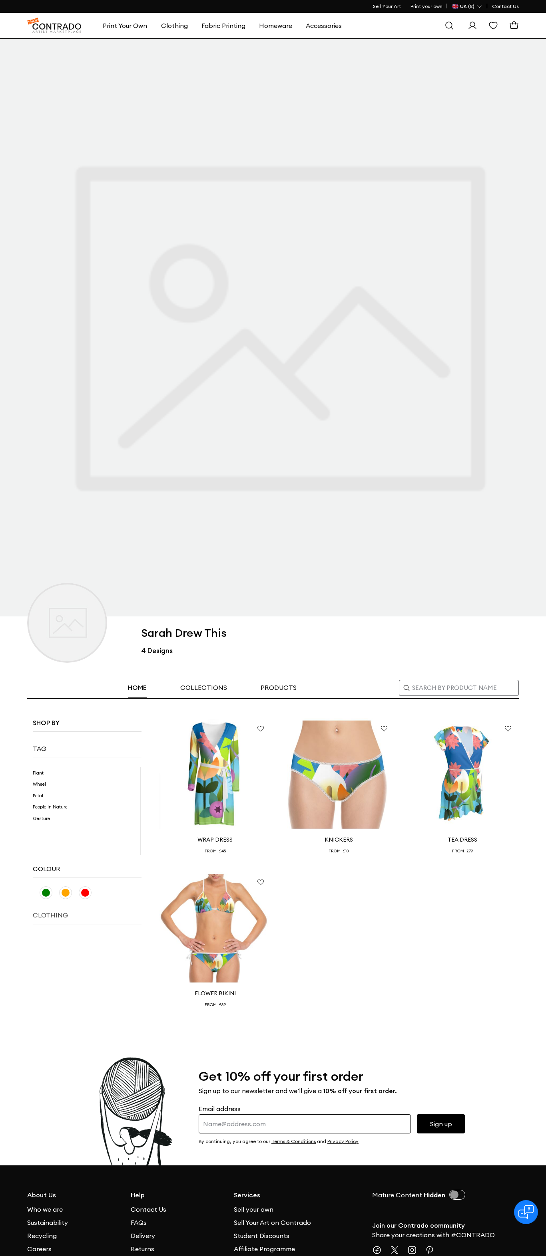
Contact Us (505, 6)
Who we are (45, 1209)
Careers (39, 1249)
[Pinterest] (433, 1250)
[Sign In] (472, 25)
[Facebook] (380, 1250)
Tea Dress (462, 839)
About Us (41, 1195)
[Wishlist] (493, 25)
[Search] (449, 25)
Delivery (143, 1236)
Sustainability (47, 1222)
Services (247, 1195)
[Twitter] (398, 1250)
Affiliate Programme (264, 1249)
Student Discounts (261, 1236)
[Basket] (514, 25)
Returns (142, 1249)
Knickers (339, 839)
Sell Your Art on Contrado (272, 1222)
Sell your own (253, 1209)
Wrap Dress (215, 839)
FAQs (139, 1222)
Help (138, 1195)
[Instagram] (415, 1250)
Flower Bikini (215, 993)
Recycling (42, 1236)
